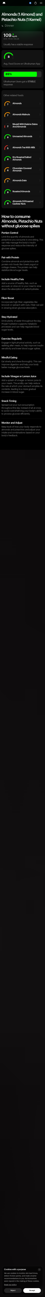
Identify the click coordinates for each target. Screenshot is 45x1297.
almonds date (17, 180)
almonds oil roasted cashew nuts (20, 202)
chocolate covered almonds (19, 169)
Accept (32, 1290)
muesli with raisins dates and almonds (22, 125)
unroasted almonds (19, 136)
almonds (14, 103)
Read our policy (10, 1285)
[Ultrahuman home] (4, 3)
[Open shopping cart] (36, 3)
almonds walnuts (18, 114)
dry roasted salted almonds (19, 158)
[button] (41, 3)
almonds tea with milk (21, 147)
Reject (12, 1290)
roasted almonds (18, 191)
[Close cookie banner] (39, 1269)
